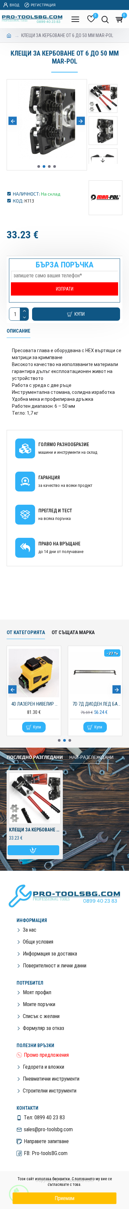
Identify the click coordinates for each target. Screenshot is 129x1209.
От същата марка (73, 632)
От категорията (26, 632)
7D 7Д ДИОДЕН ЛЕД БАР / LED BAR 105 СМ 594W (96, 704)
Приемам (64, 1198)
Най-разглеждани (91, 757)
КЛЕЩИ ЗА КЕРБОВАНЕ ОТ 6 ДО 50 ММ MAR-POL (35, 829)
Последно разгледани (35, 757)
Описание (18, 331)
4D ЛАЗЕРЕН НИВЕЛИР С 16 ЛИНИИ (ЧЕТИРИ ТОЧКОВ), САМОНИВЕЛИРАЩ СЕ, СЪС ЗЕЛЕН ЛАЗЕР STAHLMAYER (35, 704)
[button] (13, 121)
